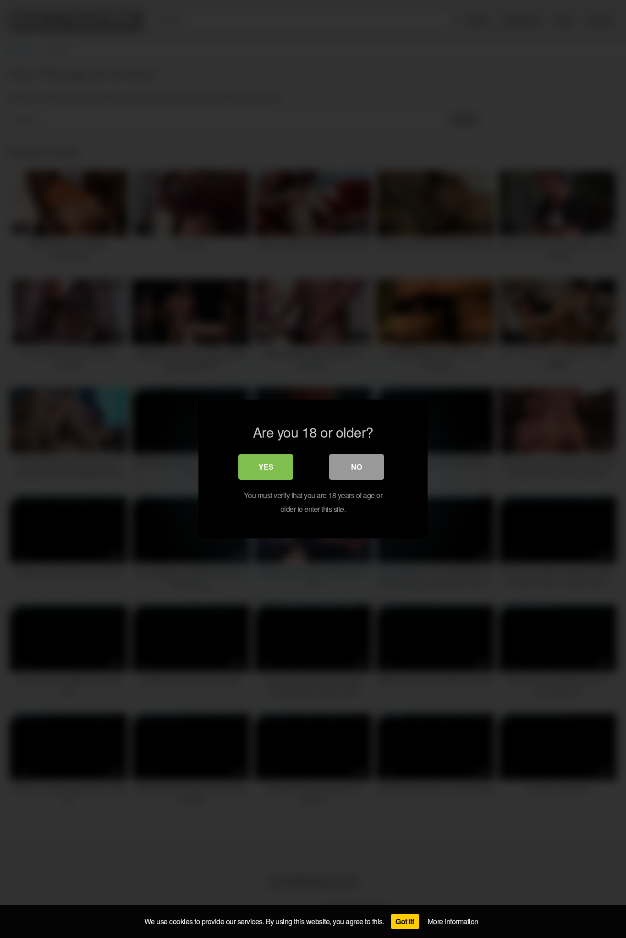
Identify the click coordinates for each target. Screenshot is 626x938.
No (356, 466)
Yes (266, 466)
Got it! (405, 921)
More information (453, 921)
